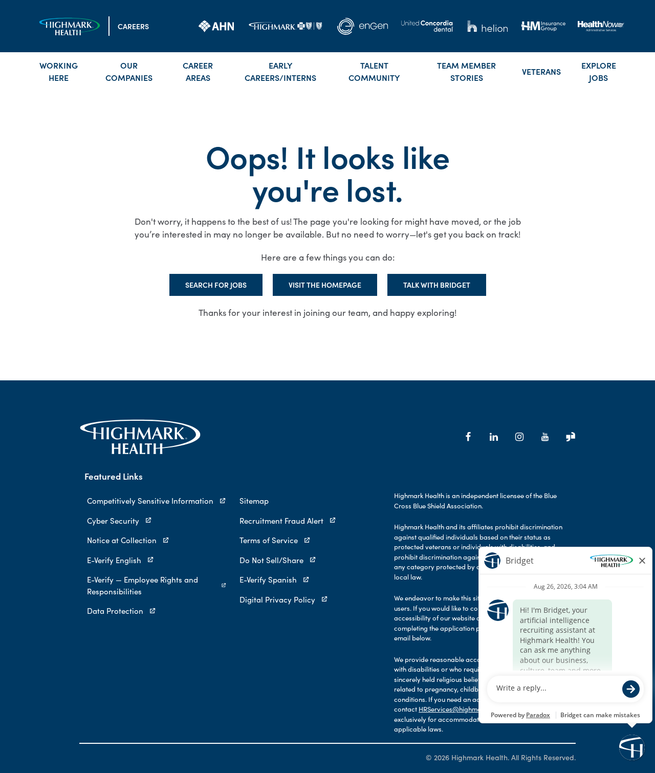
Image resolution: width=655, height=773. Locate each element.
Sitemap (254, 501)
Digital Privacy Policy (277, 599)
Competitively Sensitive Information (150, 501)
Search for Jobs (216, 285)
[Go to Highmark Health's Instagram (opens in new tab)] (519, 437)
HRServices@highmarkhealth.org (468, 709)
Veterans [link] (541, 71)
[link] (216, 26)
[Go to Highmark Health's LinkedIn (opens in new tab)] (494, 437)
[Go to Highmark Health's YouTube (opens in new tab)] (545, 437)
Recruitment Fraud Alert (281, 521)
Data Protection (115, 611)
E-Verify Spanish (268, 579)
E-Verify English (114, 560)
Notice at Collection (122, 540)
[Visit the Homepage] (69, 26)
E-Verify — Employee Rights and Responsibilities (142, 585)
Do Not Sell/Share (271, 560)
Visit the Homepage (325, 285)
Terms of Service (268, 540)
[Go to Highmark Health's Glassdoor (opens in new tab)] (570, 437)
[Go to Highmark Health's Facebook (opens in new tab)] (468, 437)
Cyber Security (113, 521)
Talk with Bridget (436, 285)
